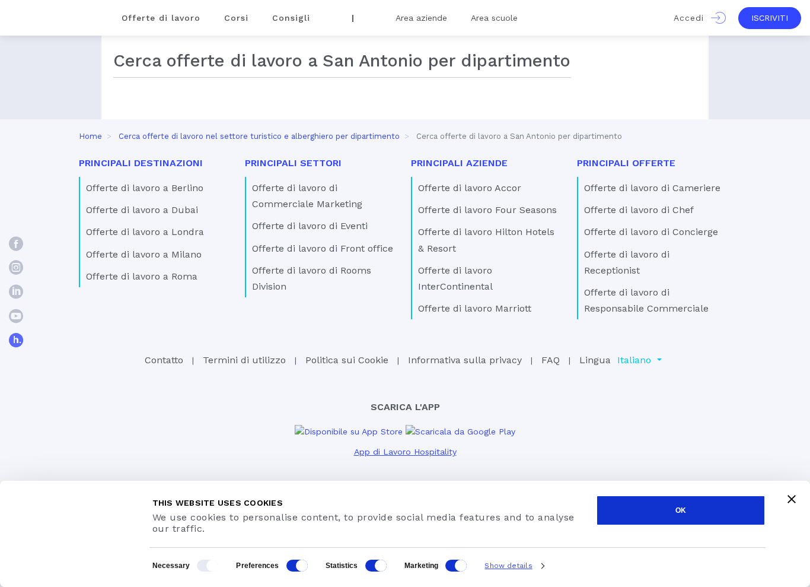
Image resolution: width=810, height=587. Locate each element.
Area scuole (494, 18)
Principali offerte (626, 163)
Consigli (291, 18)
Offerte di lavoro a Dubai (142, 209)
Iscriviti (769, 18)
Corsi (236, 18)
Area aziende (421, 18)
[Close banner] (791, 499)
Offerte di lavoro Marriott (474, 308)
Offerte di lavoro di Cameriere (652, 187)
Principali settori (293, 163)
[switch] (297, 566)
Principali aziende (459, 163)
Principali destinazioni (141, 163)
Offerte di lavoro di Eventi (310, 225)
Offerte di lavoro (161, 18)
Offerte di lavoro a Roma (141, 276)
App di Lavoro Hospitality (405, 451)
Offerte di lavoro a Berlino (144, 187)
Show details (508, 565)
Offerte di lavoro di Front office (322, 248)
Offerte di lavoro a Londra (145, 231)
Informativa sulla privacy (465, 360)
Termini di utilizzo (244, 360)
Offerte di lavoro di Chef (639, 209)
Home (90, 136)
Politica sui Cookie (346, 360)
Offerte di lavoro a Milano (144, 254)
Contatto (164, 360)
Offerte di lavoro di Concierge (651, 231)
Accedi (692, 18)
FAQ (550, 360)
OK (680, 510)
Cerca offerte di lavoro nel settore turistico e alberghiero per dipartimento (259, 136)
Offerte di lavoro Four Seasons (487, 209)
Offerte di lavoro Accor (469, 187)
